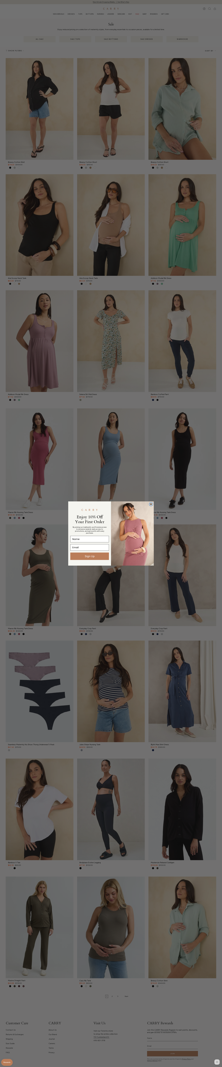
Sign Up (90, 556)
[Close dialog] (151, 504)
